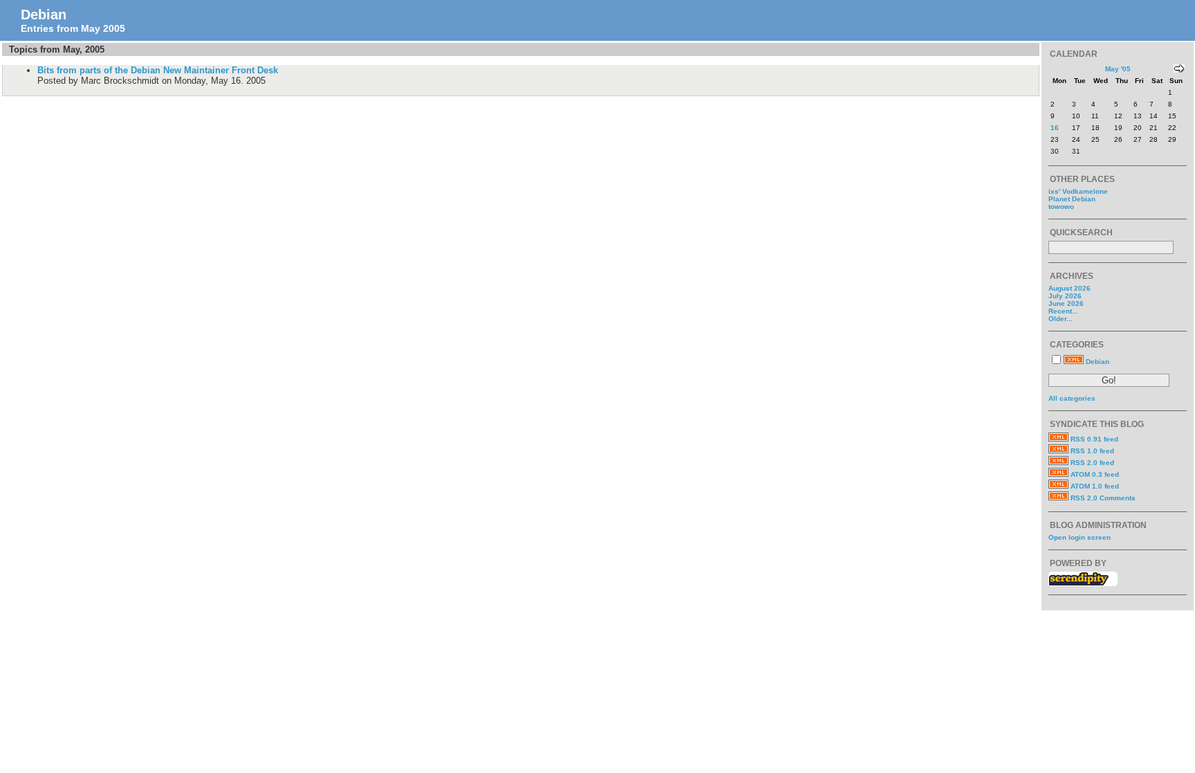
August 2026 (1069, 288)
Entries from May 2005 (73, 28)
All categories (1071, 398)
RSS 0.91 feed (1094, 439)
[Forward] (1179, 70)
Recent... (1063, 311)
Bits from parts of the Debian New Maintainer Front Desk (157, 70)
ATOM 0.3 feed (1095, 474)
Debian (43, 14)
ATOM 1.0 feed (1095, 486)
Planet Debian (1071, 199)
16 (1054, 127)
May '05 (1118, 69)
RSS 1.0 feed (1092, 451)
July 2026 (1065, 296)
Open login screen (1079, 537)
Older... (1060, 318)
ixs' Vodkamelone (1078, 191)
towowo (1061, 206)
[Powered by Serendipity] (1083, 583)
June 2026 (1066, 303)
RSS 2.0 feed (1092, 462)
